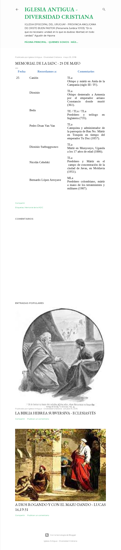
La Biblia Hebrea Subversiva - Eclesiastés (55, 413)
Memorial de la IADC (34, 207)
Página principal (36, 42)
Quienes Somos (59, 42)
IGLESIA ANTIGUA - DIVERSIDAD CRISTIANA (59, 13)
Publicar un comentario (38, 419)
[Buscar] (104, 9)
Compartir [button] (20, 203)
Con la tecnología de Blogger (63, 535)
